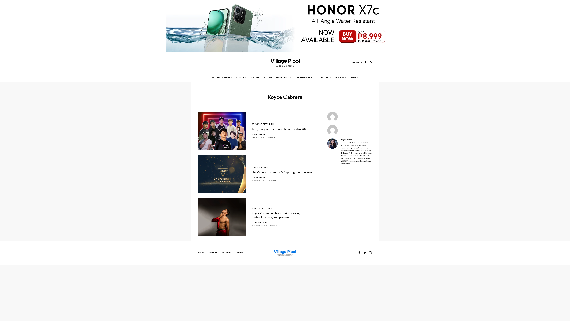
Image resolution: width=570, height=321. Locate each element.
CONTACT (240, 253)
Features (256, 208)
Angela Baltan (346, 139)
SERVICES (213, 253)
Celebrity (256, 124)
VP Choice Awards (260, 167)
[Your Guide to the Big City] (285, 62)
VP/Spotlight (266, 208)
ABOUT (201, 253)
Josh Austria (259, 134)
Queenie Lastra (260, 223)
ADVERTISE (226, 253)
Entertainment (267, 124)
